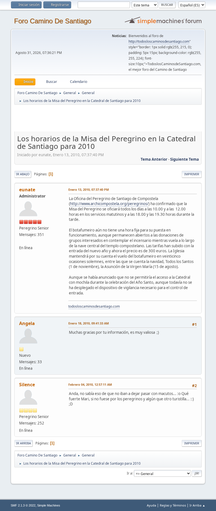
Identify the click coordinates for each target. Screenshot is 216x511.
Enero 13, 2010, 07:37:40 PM (88, 189)
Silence (27, 384)
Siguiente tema (184, 159)
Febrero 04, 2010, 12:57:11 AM (90, 384)
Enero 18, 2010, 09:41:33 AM (88, 323)
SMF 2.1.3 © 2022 (23, 505)
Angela (27, 323)
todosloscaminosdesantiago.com (94, 306)
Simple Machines (48, 505)
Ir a (129, 473)
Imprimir (191, 174)
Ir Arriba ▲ (197, 505)
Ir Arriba (23, 443)
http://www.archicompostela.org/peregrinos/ (109, 203)
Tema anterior (154, 159)
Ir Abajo (23, 174)
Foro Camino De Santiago (52, 21)
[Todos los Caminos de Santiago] (21, 241)
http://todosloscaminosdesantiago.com (159, 41)
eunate (27, 190)
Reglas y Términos (173, 505)
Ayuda (151, 505)
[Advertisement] (113, 118)
